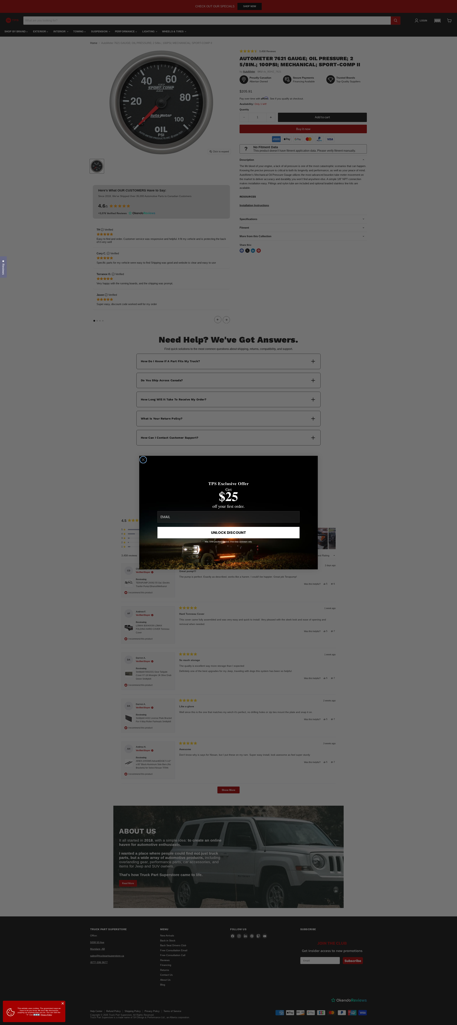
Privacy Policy (46, 1015)
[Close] (62, 1003)
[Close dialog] (143, 460)
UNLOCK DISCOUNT (228, 532)
